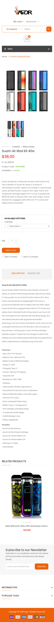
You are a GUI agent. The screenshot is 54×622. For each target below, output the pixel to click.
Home (4, 56)
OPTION (9, 222)
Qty (3, 240)
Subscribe (41, 566)
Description (18, 273)
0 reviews (16, 146)
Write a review (29, 146)
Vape (26, 611)
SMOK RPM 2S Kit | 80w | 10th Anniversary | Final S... (27, 526)
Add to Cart (11, 250)
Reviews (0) (34, 273)
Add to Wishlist (11, 256)
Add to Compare (30, 256)
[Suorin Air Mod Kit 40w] (16, 129)
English (20, 22)
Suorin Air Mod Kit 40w (20, 56)
